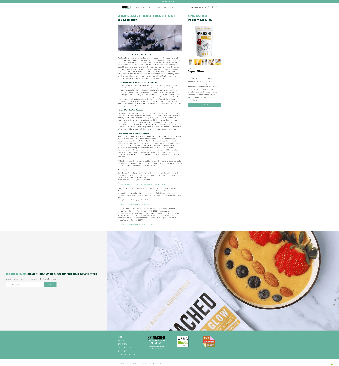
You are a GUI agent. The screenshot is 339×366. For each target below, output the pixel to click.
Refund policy (143, 363)
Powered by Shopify (134, 363)
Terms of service (160, 363)
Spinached (127, 363)
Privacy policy (151, 363)
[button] (209, 7)
